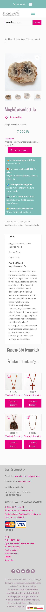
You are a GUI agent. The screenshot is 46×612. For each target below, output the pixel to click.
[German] (32, 607)
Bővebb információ (13, 395)
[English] (28, 607)
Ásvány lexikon (11, 550)
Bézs (22, 225)
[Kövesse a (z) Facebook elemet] (13, 571)
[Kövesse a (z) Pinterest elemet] (33, 571)
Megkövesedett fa (12, 225)
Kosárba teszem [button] (13, 403)
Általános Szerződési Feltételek (19, 510)
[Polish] (38, 607)
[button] (37, 57)
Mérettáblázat (11, 553)
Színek (16, 39)
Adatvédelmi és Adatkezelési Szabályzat (23, 514)
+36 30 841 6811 (25, 481)
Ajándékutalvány (12, 546)
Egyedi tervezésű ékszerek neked (20, 543)
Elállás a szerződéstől (14, 517)
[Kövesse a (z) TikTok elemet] (28, 571)
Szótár (8, 556)
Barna (22, 39)
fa (38, 225)
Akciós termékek (12, 539)
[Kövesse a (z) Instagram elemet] (18, 571)
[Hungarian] (35, 607)
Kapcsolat (9, 560)
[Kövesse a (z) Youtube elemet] (23, 571)
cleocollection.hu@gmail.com (27, 476)
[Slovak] (41, 607)
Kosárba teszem (19, 150)
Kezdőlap (8, 39)
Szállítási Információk (14, 507)
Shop (7, 536)
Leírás (11, 236)
